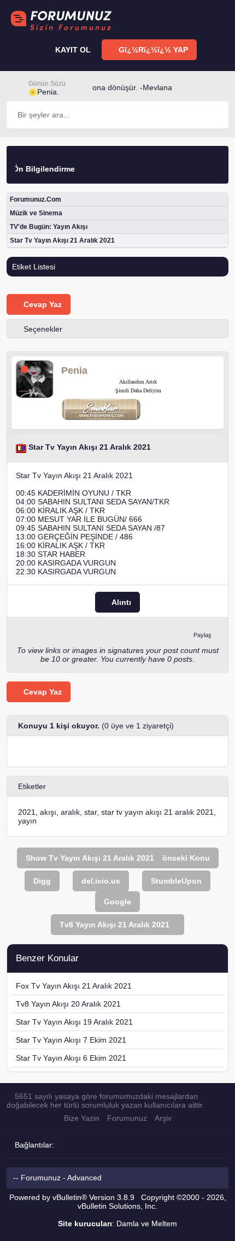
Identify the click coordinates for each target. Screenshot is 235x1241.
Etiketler (32, 786)
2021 (27, 812)
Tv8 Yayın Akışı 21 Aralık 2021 (114, 924)
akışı (48, 812)
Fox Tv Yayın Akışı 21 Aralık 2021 (74, 985)
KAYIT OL (72, 49)
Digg (42, 881)
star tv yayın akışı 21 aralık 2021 (157, 812)
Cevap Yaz (41, 304)
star (90, 812)
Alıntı (120, 602)
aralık (70, 812)
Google (117, 901)
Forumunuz (127, 1118)
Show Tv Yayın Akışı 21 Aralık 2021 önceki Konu (118, 858)
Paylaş (202, 635)
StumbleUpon (176, 881)
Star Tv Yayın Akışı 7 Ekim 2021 (71, 1040)
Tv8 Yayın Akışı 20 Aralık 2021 (68, 1003)
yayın (27, 820)
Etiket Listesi (33, 266)
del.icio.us (100, 881)
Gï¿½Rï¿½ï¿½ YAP (152, 49)
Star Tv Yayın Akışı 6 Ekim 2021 (71, 1058)
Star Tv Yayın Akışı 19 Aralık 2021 (74, 1021)
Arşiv (163, 1118)
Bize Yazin (81, 1118)
